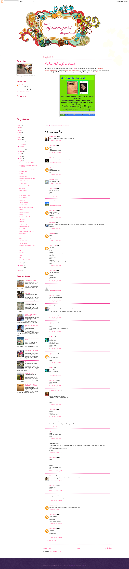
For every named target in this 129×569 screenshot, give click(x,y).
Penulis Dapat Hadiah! (24, 259)
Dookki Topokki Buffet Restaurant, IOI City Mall (31, 385)
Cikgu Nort (52, 222)
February (22, 265)
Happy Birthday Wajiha (25, 224)
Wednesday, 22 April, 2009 (55, 452)
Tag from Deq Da (23, 236)
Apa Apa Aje (22, 188)
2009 (19, 139)
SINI (97, 72)
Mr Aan (51, 336)
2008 (19, 270)
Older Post (108, 548)
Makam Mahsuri (29, 373)
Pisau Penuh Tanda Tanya (25, 216)
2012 (19, 132)
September (22, 149)
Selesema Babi (23, 176)
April (21, 160)
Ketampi (21, 209)
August (21, 151)
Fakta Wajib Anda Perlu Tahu (26, 231)
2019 (19, 123)
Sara (20, 255)
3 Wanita (21, 221)
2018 (19, 125)
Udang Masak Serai (29, 303)
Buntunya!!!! (22, 200)
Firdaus (74, 68)
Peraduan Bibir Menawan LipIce (27, 178)
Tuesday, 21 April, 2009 (55, 140)
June (21, 156)
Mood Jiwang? (23, 190)
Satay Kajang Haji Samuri (25, 185)
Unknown (52, 233)
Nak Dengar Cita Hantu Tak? (26, 162)
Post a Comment (51, 540)
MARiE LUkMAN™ (54, 391)
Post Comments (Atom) (55, 551)
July (21, 153)
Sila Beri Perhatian (23, 202)
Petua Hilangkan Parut (60, 63)
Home (78, 548)
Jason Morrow (71, 565)
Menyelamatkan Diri (24, 226)
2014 (19, 127)
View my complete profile (23, 91)
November (22, 144)
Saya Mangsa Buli (23, 183)
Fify (20, 250)
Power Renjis (52, 136)
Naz (50, 286)
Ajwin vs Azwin (23, 193)
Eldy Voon (52, 475)
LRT (20, 257)
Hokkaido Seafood (23, 171)
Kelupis (21, 214)
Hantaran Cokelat (29, 361)
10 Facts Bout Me (23, 181)
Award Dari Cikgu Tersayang (26, 169)
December (22, 141)
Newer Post (47, 548)
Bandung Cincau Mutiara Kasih (26, 245)
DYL (50, 157)
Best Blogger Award (24, 173)
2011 (19, 135)
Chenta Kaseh (22, 233)
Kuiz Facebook (23, 197)
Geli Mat (21, 252)
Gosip (20, 238)
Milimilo (51, 505)
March (21, 263)
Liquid (51, 305)
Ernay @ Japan (23, 228)
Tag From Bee (22, 219)
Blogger (83, 565)
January (22, 267)
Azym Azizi (52, 200)
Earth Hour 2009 (23, 205)
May (21, 158)
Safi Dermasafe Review (30, 280)
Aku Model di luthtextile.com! (26, 207)
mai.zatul (51, 179)
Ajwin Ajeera (19, 5)
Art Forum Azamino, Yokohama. (29, 292)
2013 (19, 130)
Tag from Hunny (23, 240)
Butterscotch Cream (24, 212)
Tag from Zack (23, 243)
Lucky (20, 248)
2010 (19, 137)
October (22, 146)
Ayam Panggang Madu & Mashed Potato (31, 315)
